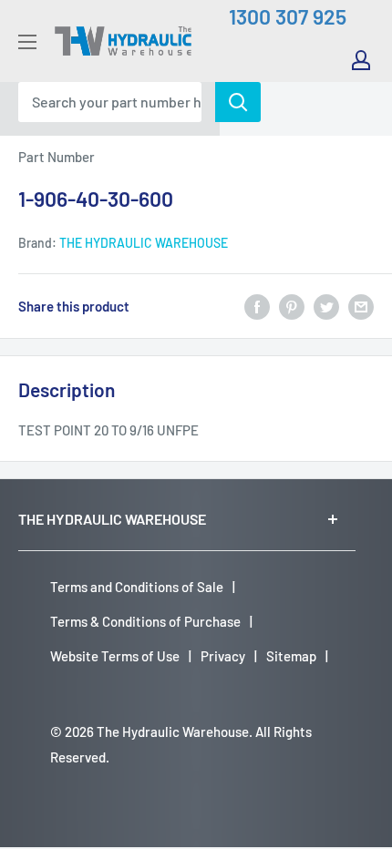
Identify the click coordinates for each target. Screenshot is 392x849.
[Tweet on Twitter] (326, 306)
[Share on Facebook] (257, 306)
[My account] (361, 60)
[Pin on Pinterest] (291, 306)
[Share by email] (361, 306)
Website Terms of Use (115, 656)
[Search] (238, 102)
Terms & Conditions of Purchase (145, 621)
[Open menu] (27, 42)
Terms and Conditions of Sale (136, 586)
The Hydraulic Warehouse (143, 243)
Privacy (223, 656)
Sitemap (291, 656)
